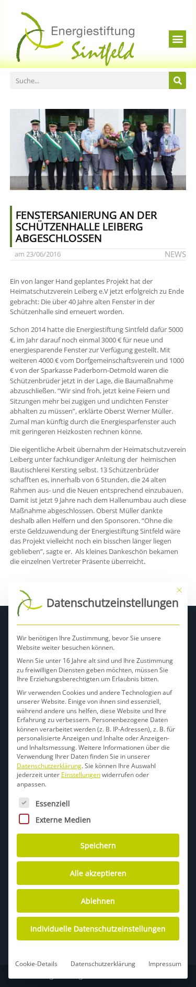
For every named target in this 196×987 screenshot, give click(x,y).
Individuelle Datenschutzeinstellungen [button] (98, 929)
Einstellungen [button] (80, 774)
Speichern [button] (98, 845)
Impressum (164, 963)
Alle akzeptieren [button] (98, 873)
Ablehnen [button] (98, 901)
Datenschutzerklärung (49, 765)
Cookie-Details (36, 963)
